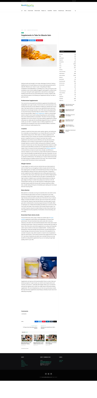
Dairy (60, 56)
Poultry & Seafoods (62, 90)
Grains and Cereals (62, 71)
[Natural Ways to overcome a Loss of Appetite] (51, 338)
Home (25, 10)
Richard (23, 37)
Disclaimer (23, 366)
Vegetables (61, 98)
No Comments (34, 37)
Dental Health (30, 10)
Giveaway (60, 69)
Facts (22, 32)
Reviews (60, 94)
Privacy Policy (23, 363)
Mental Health (37, 10)
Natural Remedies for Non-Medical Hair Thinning (26, 343)
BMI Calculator (68, 10)
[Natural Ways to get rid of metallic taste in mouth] (62, 121)
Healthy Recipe (61, 10)
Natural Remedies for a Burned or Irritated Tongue (70, 125)
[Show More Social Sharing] (44, 40)
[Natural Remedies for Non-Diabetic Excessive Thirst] (39, 338)
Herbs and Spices (62, 75)
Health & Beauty (61, 73)
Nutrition (55, 10)
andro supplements (40, 113)
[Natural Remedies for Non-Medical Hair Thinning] (26, 338)
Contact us (23, 362)
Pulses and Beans (62, 92)
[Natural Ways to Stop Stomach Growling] (62, 131)
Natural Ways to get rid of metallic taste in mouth (70, 120)
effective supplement (51, 148)
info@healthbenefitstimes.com (45, 361)
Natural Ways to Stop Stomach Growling (70, 131)
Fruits (60, 67)
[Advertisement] (48, 21)
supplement (61, 96)
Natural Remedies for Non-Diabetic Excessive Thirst (38, 343)
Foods (60, 65)
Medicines (61, 77)
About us (22, 361)
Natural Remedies (62, 81)
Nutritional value (62, 83)
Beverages (61, 54)
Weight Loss (44, 10)
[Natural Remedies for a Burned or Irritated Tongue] (62, 126)
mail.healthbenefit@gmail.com (45, 362)
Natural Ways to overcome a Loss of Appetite (51, 343)
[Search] (75, 11)
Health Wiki (50, 10)
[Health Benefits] (27, 5)
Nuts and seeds (61, 85)
